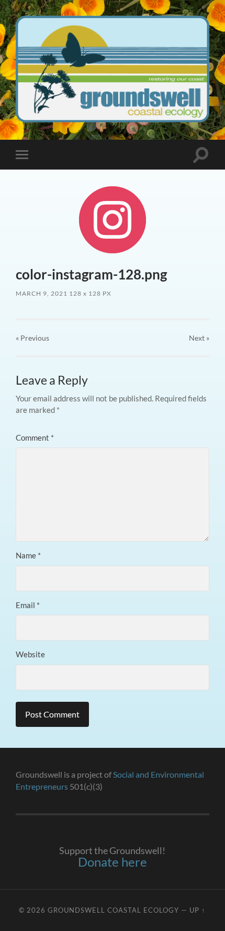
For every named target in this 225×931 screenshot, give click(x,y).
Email (28, 605)
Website (30, 654)
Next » (199, 337)
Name (28, 555)
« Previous (32, 337)
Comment (35, 437)
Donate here (112, 861)
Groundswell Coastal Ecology (113, 910)
